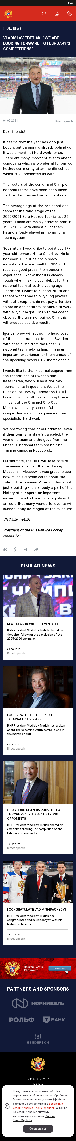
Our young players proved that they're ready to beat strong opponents (34, 814)
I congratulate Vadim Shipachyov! (36, 909)
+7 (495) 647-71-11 (38, 1078)
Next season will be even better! (35, 624)
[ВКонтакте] (4, 549)
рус (70, 3)
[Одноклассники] (15, 549)
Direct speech (64, 121)
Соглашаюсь (38, 1128)
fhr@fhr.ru (38, 1084)
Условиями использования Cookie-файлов (38, 1106)
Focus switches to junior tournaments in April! (29, 717)
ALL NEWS (14, 28)
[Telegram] (26, 549)
